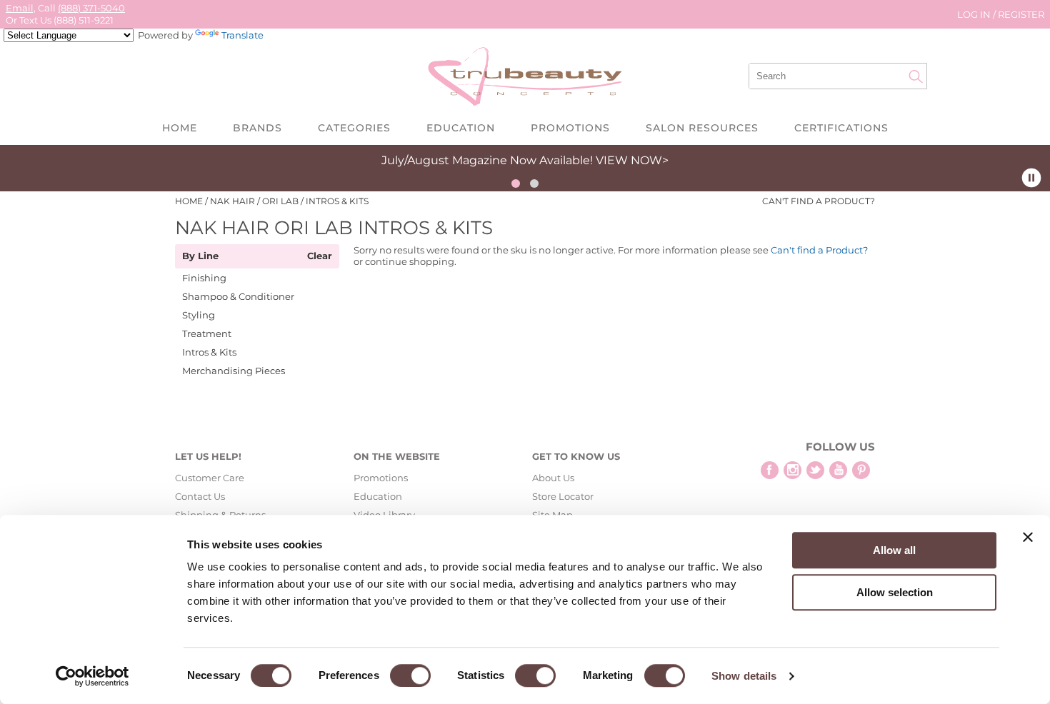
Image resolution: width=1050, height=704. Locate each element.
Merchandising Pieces (233, 370)
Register (1021, 14)
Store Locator (563, 496)
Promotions (570, 127)
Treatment (206, 333)
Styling (198, 315)
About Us (553, 477)
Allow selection (894, 592)
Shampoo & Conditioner (238, 296)
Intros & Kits (209, 352)
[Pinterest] (861, 470)
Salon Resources (702, 127)
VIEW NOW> (632, 160)
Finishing (204, 277)
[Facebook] (770, 470)
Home (179, 127)
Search (916, 76)
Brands (257, 127)
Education (460, 127)
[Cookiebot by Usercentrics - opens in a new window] (92, 676)
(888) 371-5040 (91, 8)
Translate (242, 35)
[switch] (410, 675)
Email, (21, 8)
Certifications (841, 127)
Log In (975, 14)
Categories (354, 127)
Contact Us (200, 496)
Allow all (894, 550)
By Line (200, 256)
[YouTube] (838, 470)
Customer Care (209, 477)
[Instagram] (792, 470)
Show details (743, 676)
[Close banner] (1028, 537)
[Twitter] (815, 470)
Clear (319, 256)
